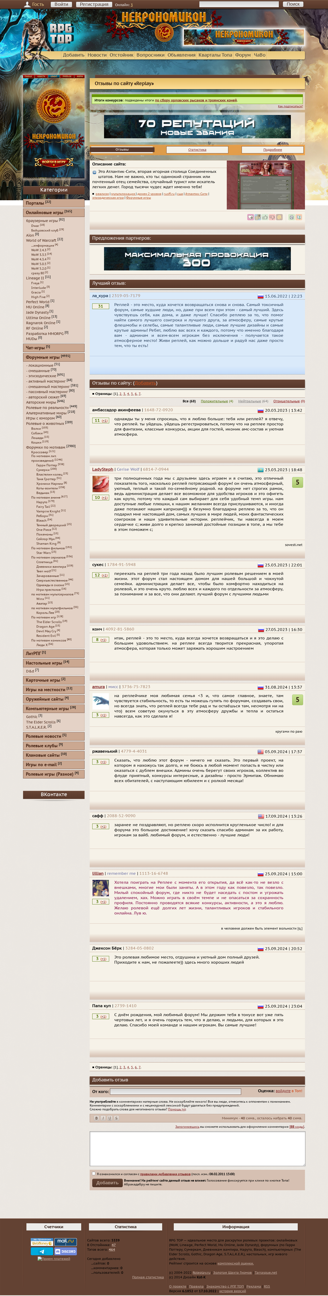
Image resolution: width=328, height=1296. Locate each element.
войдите (283, 1091)
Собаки (37, 433)
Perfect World (37, 302)
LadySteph (102, 469)
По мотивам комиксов (48, 640)
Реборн (42, 516)
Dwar (35, 226)
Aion (30, 235)
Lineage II (35, 278)
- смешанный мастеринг (48, 386)
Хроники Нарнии (49, 484)
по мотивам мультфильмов (52, 608)
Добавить (74, 55)
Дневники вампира (51, 566)
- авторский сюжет (42, 397)
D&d (30, 671)
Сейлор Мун (45, 539)
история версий (232, 1291)
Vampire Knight (48, 511)
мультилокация (123, 194)
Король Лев (45, 613)
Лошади (37, 438)
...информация (42, 245)
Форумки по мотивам (45, 447)
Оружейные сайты (45, 699)
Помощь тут (177, 1109)
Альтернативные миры (46, 413)
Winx (40, 599)
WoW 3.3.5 (38, 255)
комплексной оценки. (236, 1263)
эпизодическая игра (108, 197)
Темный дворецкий (51, 525)
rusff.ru (169, 194)
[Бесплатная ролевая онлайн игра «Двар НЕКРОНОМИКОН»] (244, 45)
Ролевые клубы (42, 746)
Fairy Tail (43, 507)
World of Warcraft (41, 240)
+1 (105, 421)
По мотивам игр (43, 617)
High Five (38, 297)
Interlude (38, 288)
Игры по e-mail (41, 765)
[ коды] (296, 1127)
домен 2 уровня (149, 194)
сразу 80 (37, 273)
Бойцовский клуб (44, 230)
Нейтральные (249, 401)
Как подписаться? (290, 106)
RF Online (34, 328)
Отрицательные (286, 401)
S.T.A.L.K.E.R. (36, 727)
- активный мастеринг (46, 381)
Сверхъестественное (52, 580)
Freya (35, 283)
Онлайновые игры (44, 213)
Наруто (41, 502)
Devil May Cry (46, 631)
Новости (97, 55)
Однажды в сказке (50, 585)
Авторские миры (41, 402)
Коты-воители (47, 488)
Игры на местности (45, 690)
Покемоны (44, 534)
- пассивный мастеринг (47, 392)
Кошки (36, 442)
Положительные (214, 401)
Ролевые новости (43, 737)
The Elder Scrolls (49, 622)
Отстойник (122, 55)
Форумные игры (138, 197)
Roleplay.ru (201, 1273)
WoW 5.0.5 (38, 264)
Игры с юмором (40, 418)
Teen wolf (43, 571)
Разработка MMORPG (45, 333)
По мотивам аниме (45, 497)
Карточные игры (43, 680)
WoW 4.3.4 (38, 259)
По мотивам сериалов (48, 557)
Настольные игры (44, 663)
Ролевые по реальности (47, 408)
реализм (102, 194)
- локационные (39, 365)
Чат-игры (35, 348)
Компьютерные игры (47, 709)
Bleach (41, 520)
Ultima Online (38, 317)
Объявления (182, 55)
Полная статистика (148, 1277)
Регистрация (94, 4)
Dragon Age (45, 626)
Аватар (41, 603)
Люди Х (42, 645)
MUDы (31, 339)
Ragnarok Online (40, 323)
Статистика (197, 150)
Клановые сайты (43, 755)
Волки (36, 428)
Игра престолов (48, 590)
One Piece (43, 530)
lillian (98, 873)
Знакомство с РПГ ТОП (225, 1286)
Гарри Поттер (46, 465)
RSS (267, 1286)
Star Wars (43, 553)
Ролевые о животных (45, 424)
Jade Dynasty (37, 312)
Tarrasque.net (266, 1273)
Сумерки (43, 470)
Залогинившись (187, 1127)
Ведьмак (42, 493)
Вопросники (151, 55)
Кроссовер (39, 452)
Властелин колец (49, 474)
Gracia (36, 292)
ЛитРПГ (33, 654)
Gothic (31, 717)
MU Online (35, 307)
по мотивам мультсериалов (52, 594)
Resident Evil (46, 636)
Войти (61, 4)
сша (180, 194)
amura (98, 686)
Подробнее (272, 150)
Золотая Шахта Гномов (232, 1273)
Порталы (35, 203)
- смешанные (38, 370)
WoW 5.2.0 (38, 268)
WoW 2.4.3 (38, 250)
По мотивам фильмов (48, 548)
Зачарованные (47, 576)
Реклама (254, 1286)
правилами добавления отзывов (165, 1174)
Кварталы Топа (215, 55)
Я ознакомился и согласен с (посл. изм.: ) (165, 1174)
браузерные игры (42, 221)
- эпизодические (41, 376)
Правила (196, 1286)
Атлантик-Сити (196, 194)
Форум (243, 55)
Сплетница (44, 562)
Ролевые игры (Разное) (50, 774)
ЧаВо (259, 55)
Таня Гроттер (46, 479)
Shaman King (46, 543)
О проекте (177, 1286)
